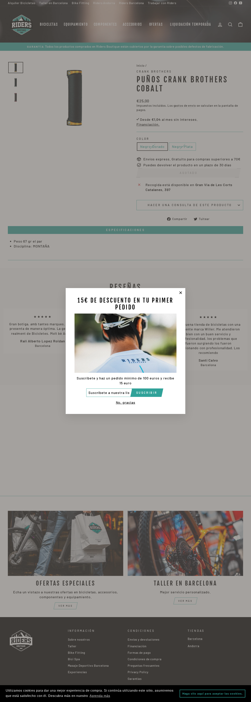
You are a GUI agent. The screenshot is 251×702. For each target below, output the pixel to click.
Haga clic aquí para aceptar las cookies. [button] (212, 693)
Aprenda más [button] (100, 695)
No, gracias (125, 402)
